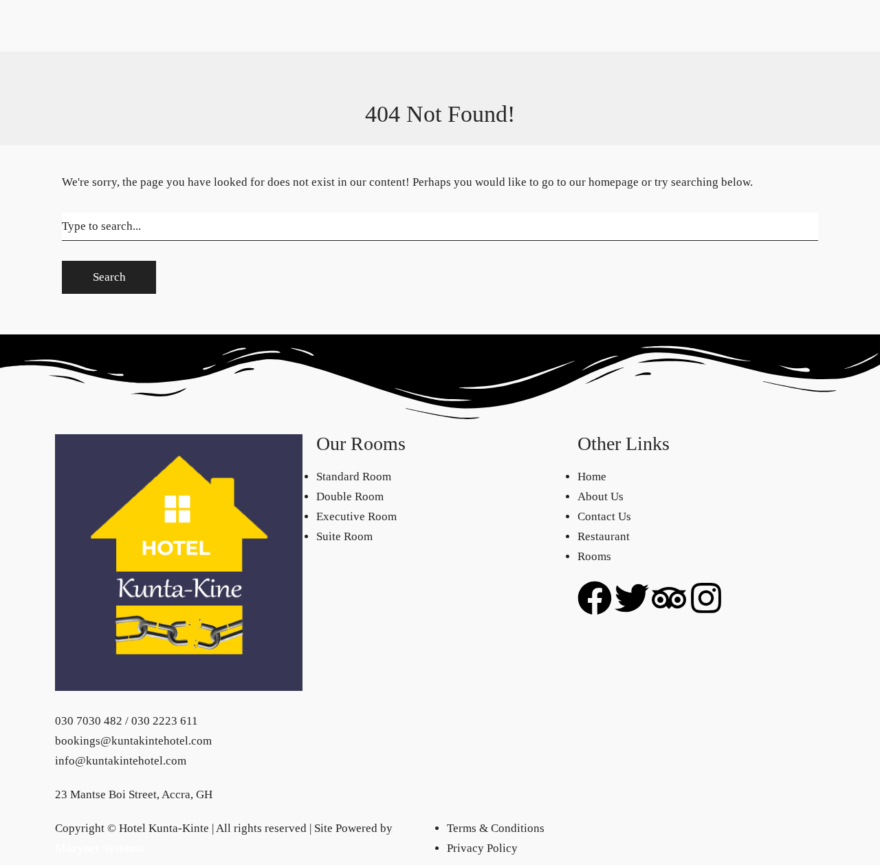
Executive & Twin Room (146, 82)
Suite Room (115, 102)
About (688, 23)
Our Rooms (114, 23)
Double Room (120, 63)
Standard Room (124, 43)
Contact (651, 23)
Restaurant (604, 23)
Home (69, 102)
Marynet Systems (99, 848)
